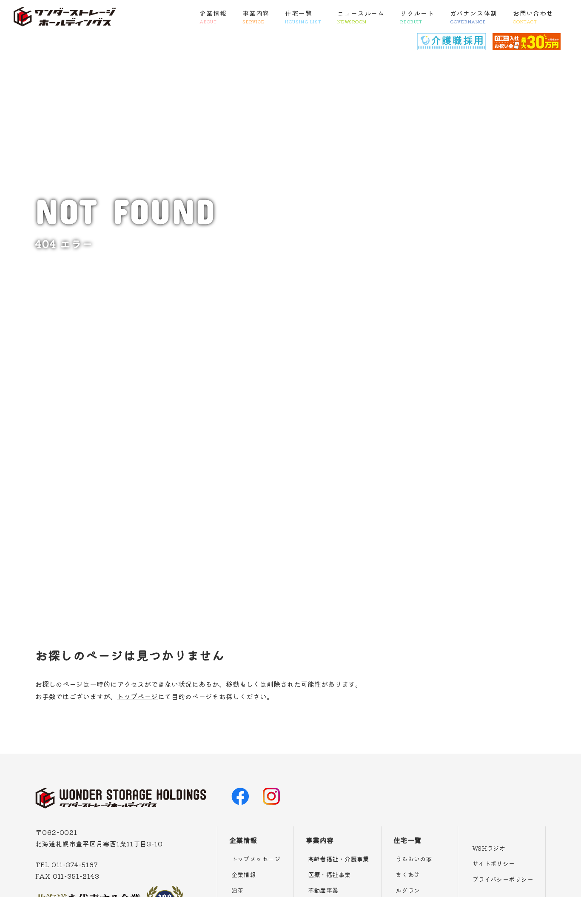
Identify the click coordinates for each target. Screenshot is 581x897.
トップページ (137, 696)
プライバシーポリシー (502, 879)
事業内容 (256, 17)
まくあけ (408, 874)
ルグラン (408, 890)
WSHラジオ (489, 848)
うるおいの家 (414, 858)
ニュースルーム (360, 17)
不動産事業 (323, 890)
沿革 (237, 890)
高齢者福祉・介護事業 (338, 858)
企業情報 (213, 17)
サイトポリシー (493, 863)
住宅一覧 (303, 17)
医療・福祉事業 (329, 874)
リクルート (417, 17)
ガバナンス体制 (473, 17)
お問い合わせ (533, 17)
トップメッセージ (255, 858)
